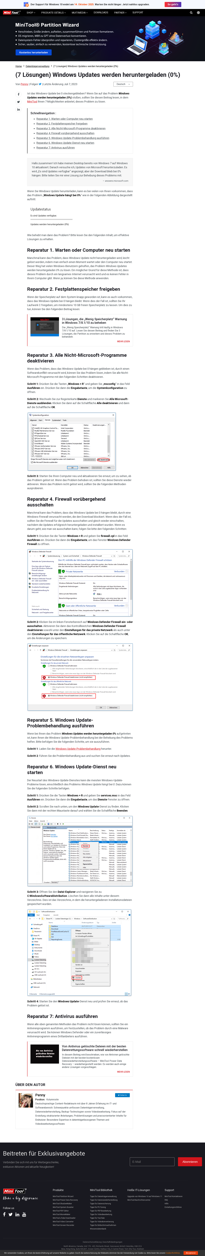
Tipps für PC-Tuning (98, 1207)
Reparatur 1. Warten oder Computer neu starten (64, 118)
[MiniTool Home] (12, 12)
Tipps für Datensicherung (100, 1204)
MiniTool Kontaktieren (173, 1196)
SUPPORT (138, 12)
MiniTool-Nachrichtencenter (138, 1200)
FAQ (166, 1200)
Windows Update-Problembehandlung (78, 748)
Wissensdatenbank (98, 1229)
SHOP (30, 12)
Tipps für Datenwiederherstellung (104, 1200)
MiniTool (32, 101)
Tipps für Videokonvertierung (102, 1222)
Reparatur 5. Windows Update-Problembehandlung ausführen (72, 138)
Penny (24, 84)
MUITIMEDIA (79, 12)
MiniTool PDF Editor (61, 1211)
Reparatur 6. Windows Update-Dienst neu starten (65, 142)
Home (18, 66)
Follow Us (123, 1095)
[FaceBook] (4, 1215)
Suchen (191, 12)
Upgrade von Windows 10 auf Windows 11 (144, 1196)
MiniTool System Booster (63, 1207)
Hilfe (166, 1204)
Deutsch (121, 84)
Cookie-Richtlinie (173, 1253)
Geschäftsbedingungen (112, 1242)
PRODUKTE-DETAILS (52, 12)
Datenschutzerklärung (92, 1242)
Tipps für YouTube (97, 1218)
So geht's (173, 4)
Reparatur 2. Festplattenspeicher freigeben (61, 123)
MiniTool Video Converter (63, 1222)
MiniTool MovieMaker (61, 1214)
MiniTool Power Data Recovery (65, 1200)
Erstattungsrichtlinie (173, 1207)
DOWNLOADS (101, 12)
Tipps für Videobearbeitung (101, 1214)
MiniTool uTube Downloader (64, 1218)
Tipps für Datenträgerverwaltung (103, 1196)
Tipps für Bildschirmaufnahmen (103, 1225)
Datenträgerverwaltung (37, 66)
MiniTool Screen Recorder (63, 1225)
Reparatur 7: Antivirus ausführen (55, 147)
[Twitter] (40, 84)
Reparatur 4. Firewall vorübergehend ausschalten (65, 133)
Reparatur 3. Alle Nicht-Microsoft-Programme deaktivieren (71, 128)
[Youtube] (24, 1215)
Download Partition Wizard (102, 38)
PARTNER (119, 12)
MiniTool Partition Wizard (63, 1196)
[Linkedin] (17, 1215)
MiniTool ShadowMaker (62, 1204)
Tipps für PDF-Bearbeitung (100, 1211)
